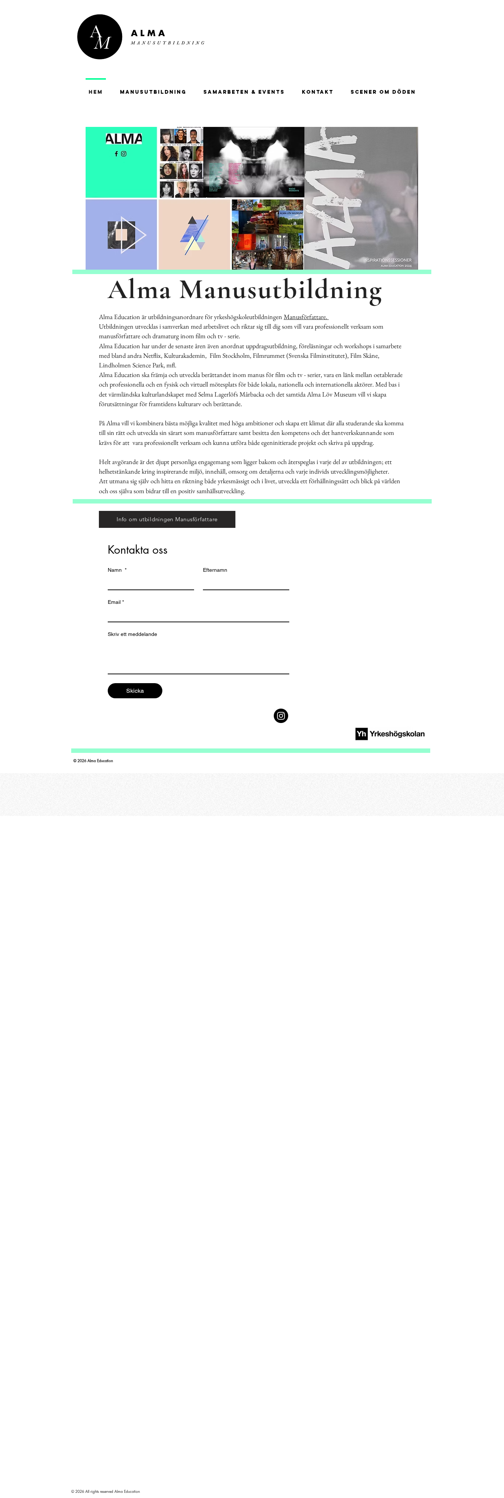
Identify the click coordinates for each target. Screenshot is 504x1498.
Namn (117, 570)
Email (116, 602)
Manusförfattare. (306, 316)
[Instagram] (281, 716)
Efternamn (215, 570)
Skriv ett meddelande (132, 634)
